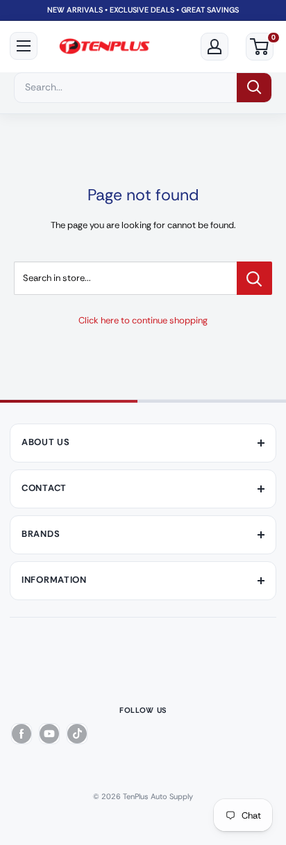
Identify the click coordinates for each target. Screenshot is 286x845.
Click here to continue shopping (143, 320)
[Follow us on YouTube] (49, 733)
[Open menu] (23, 46)
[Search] (254, 87)
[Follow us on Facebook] (21, 733)
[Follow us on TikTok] (77, 733)
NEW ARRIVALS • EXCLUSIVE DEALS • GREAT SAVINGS (143, 10)
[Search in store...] (254, 278)
